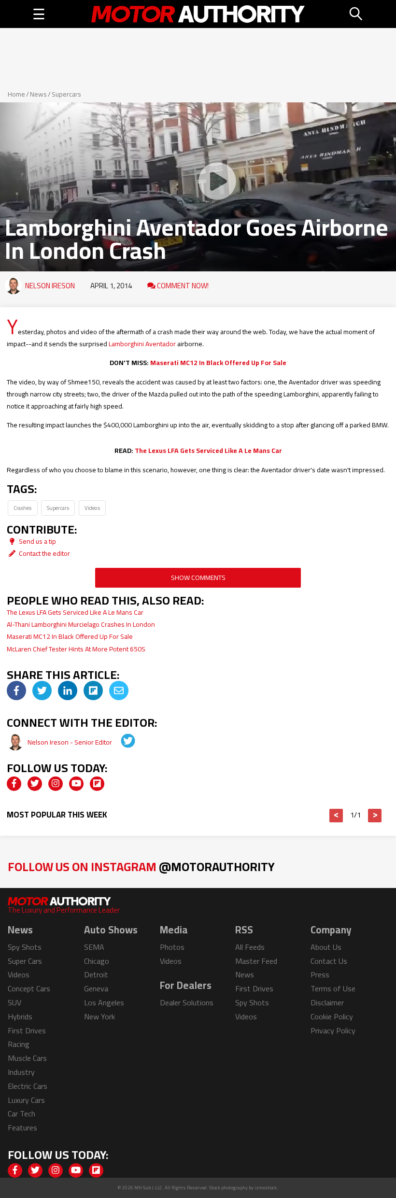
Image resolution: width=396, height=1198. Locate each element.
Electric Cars (27, 1086)
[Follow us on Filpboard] (97, 783)
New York (99, 1016)
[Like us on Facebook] (14, 783)
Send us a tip (36, 541)
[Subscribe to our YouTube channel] (76, 783)
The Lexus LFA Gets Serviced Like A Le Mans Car (208, 450)
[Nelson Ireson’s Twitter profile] (121, 742)
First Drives (27, 1030)
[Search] (356, 14)
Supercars (66, 94)
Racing (18, 1044)
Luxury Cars (26, 1100)
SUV (14, 1002)
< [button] (336, 815)
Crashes (22, 508)
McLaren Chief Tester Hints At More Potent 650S (76, 649)
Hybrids (20, 1016)
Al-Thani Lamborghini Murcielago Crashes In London (81, 624)
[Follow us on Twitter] (35, 783)
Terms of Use (333, 988)
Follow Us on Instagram (141, 866)
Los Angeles (104, 1002)
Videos (92, 508)
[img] (16, 690)
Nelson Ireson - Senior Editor (70, 742)
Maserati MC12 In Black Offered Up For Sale (218, 362)
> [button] (375, 815)
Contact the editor (43, 553)
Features (22, 1127)
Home (16, 94)
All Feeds (250, 947)
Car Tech (21, 1113)
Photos (172, 947)
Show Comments (198, 577)
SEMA (94, 947)
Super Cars (25, 961)
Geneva (96, 988)
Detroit (96, 974)
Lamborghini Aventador (142, 344)
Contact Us (329, 961)
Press (320, 974)
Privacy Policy (333, 1030)
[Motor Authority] (198, 14)
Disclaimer (327, 1002)
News (38, 94)
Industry (21, 1072)
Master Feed (256, 961)
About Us (326, 947)
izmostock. (266, 1187)
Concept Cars (29, 988)
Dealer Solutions (186, 1002)
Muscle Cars (27, 1058)
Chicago (96, 961)
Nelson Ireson (50, 286)
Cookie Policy (332, 1016)
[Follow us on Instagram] (55, 783)
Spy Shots (25, 947)
